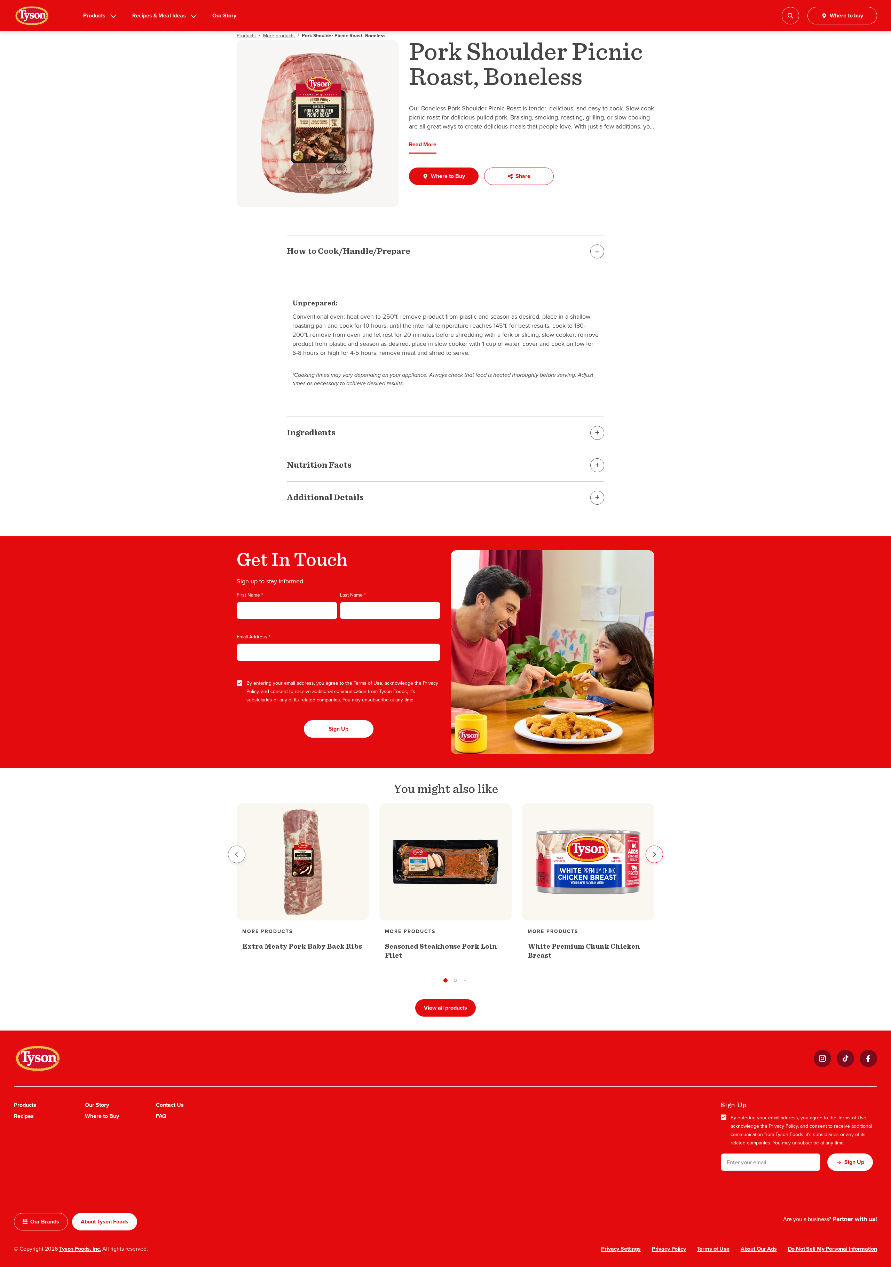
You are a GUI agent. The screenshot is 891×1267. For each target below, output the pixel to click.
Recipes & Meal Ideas (159, 15)
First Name (250, 594)
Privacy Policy (783, 1125)
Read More (422, 144)
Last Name (353, 594)
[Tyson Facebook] (868, 1058)
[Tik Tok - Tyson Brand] (845, 1058)
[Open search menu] (790, 15)
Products (94, 15)
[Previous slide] (236, 854)
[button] (445, 980)
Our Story (224, 15)
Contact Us (170, 1105)
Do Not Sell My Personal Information (832, 1249)
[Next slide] (654, 854)
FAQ (161, 1116)
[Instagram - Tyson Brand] (822, 1058)
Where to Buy (102, 1116)
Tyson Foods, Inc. (80, 1249)
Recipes (24, 1116)
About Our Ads (759, 1249)
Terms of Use (368, 682)
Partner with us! (855, 1218)
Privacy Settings (620, 1249)
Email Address (253, 636)
